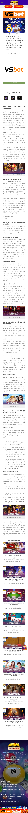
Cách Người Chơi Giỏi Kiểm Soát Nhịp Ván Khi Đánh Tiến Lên (14, 698)
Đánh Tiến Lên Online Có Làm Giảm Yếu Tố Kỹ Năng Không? (14, 604)
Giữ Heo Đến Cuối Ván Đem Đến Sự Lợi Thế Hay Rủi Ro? (14, 675)
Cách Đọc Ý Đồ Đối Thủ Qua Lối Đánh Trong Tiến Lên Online (14, 580)
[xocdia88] (14, 2)
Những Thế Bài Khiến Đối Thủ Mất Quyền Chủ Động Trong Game (14, 651)
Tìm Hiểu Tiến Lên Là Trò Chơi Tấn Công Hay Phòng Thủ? (14, 722)
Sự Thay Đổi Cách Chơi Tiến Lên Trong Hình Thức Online (14, 556)
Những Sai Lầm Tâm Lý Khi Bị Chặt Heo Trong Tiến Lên (14, 627)
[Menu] (2, 2)
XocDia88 (4, 752)
